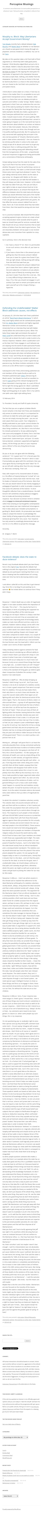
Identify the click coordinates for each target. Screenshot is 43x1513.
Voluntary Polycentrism (10, 1384)
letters (23, 376)
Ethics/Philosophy (30, 1317)
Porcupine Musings (21, 4)
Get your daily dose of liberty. (12, 1424)
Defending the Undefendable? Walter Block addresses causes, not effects (20, 309)
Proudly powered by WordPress (12, 1509)
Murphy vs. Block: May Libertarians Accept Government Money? (19, 37)
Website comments (16, 295)
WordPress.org (7, 1458)
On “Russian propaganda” (10, 1480)
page (9, 381)
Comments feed (7, 1455)
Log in (4, 1450)
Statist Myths (36, 541)
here (6, 54)
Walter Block (16, 47)
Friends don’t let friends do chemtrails (14, 1470)
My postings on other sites (23, 541)
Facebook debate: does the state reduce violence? (20, 558)
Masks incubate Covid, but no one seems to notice (18, 1475)
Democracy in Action (9, 1483)
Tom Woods (7, 44)
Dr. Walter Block (11, 323)
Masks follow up (8, 1473)
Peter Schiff (6, 336)
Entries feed (6, 1453)
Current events (29, 539)
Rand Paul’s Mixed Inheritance (20, 318)
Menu (21, 19)
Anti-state (21, 539)
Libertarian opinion (24, 293)
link (17, 567)
